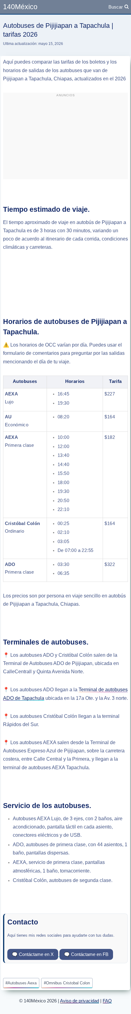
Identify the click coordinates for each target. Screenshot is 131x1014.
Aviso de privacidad (79, 1000)
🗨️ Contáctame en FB (86, 954)
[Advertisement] (65, 138)
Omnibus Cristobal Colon (67, 983)
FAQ (107, 1000)
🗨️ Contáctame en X (33, 954)
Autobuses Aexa (21, 983)
